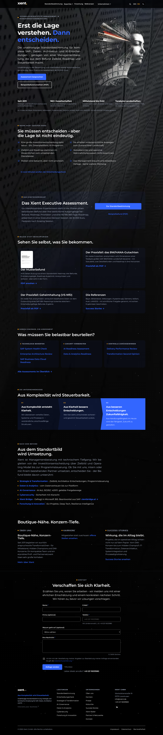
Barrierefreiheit (139, 729)
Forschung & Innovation (32, 504)
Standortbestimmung (54, 4)
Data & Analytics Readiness (77, 354)
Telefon (85, 615)
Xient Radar (91, 712)
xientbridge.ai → (89, 499)
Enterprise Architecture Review (36, 354)
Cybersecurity (27, 495)
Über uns (89, 693)
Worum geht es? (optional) (53, 628)
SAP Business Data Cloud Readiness (33, 361)
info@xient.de (120, 699)
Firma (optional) (49, 615)
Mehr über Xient (26, 562)
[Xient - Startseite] (22, 4)
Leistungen (62, 689)
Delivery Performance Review (122, 349)
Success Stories (92, 708)
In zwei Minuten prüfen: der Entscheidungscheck (43, 172)
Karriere (89, 697)
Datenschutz (126, 729)
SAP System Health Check (33, 349)
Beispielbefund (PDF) (118, 214)
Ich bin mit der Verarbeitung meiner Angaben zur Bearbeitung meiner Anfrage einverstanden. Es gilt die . (82, 660)
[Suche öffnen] (130, 4)
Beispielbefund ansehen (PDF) (35, 85)
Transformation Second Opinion (123, 354)
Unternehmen (103, 4)
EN (138, 4)
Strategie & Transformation (34, 481)
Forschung (78, 4)
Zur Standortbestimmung (118, 206)
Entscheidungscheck (65, 697)
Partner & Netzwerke (94, 715)
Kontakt (89, 719)
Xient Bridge (26, 499)
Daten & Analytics (29, 486)
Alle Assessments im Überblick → (35, 371)
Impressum (114, 729)
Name (45, 605)
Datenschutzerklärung (63, 661)
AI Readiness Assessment (76, 349)
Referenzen (89, 4)
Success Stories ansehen (117, 559)
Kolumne (89, 704)
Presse (88, 701)
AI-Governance (27, 490)
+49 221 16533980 (91, 671)
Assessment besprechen (32, 77)
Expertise (68, 4)
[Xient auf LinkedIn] (117, 707)
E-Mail (85, 605)
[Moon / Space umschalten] (143, 4)
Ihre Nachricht (48, 638)
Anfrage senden (52, 667)
